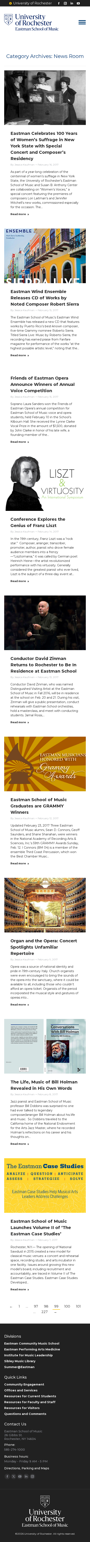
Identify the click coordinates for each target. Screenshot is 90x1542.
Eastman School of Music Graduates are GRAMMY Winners (38, 806)
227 (44, 1312)
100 (67, 1306)
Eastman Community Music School (31, 1343)
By (22, 164)
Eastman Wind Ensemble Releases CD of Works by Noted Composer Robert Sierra (44, 298)
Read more (18, 214)
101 (78, 1306)
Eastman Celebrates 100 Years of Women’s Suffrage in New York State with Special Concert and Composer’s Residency (43, 146)
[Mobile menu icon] (82, 22)
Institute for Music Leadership (28, 1355)
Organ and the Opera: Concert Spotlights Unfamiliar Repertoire (43, 947)
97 (36, 1306)
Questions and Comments (25, 1414)
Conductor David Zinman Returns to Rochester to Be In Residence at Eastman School (43, 665)
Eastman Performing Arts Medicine (32, 1349)
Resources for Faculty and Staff (29, 1402)
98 (46, 1306)
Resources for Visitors (22, 1408)
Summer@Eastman (19, 1367)
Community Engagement (24, 1384)
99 (56, 1306)
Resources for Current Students (30, 1396)
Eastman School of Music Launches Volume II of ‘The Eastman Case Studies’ (40, 1227)
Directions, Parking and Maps (26, 1468)
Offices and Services (20, 1390)
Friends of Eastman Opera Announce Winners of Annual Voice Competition (42, 384)
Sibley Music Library (19, 1361)
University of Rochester (32, 3)
